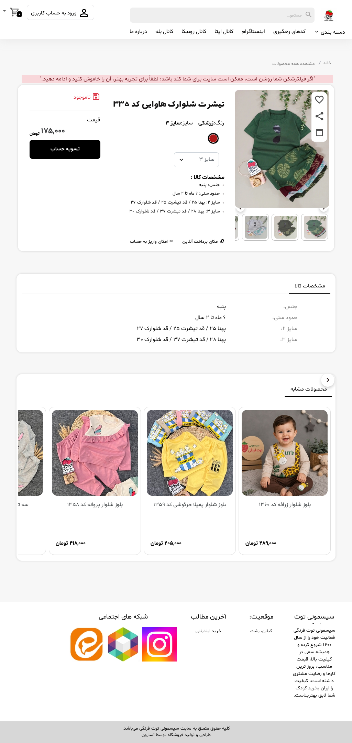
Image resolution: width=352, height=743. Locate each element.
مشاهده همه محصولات (293, 64)
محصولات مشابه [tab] (308, 389)
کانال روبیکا (194, 31)
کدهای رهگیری (289, 31)
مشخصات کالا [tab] (310, 286)
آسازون (148, 735)
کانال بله (164, 31)
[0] (5, 11)
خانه (327, 63)
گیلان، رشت (261, 631)
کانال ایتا (223, 31)
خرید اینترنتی (208, 631)
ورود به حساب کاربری (54, 13)
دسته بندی (332, 32)
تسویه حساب (65, 149)
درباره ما (138, 31)
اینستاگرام (253, 31)
